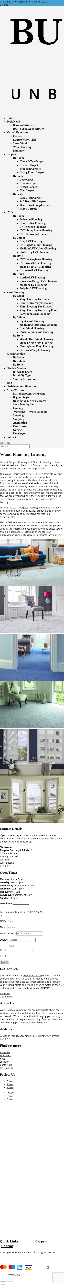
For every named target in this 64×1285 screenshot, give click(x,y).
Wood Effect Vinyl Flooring (36, 339)
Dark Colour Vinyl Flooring (36, 332)
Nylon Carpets (28, 209)
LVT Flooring (6, 1068)
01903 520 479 (8, 1)
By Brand (18, 274)
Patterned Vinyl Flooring (35, 350)
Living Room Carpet (32, 172)
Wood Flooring (22, 147)
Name (3, 920)
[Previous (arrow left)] (1, 1284)
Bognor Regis (21, 397)
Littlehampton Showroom (22, 386)
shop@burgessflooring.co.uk (23, 906)
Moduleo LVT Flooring (33, 285)
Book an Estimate (23, 125)
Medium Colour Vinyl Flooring (38, 325)
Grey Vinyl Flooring (32, 328)
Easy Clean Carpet (31, 198)
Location (4, 1061)
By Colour (19, 238)
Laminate (19, 151)
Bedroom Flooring (31, 219)
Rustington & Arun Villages (29, 401)
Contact (11, 437)
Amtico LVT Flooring (32, 277)
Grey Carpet (27, 180)
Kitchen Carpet (29, 165)
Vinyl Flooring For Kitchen (36, 306)
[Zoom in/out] (11, 1281)
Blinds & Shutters (17, 368)
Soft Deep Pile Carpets (33, 201)
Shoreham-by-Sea (23, 404)
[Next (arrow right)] (4, 1284)
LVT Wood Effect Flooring (36, 263)
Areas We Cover (16, 390)
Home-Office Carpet (32, 161)
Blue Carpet (27, 190)
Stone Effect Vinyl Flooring (36, 343)
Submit (4, 962)
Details (4, 950)
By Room (18, 158)
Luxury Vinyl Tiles (24, 140)
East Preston (20, 426)
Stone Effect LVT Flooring (35, 267)
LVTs (10, 212)
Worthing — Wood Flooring (30, 412)
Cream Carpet (28, 183)
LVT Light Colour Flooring (36, 245)
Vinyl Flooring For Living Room (39, 310)
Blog (9, 383)
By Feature (19, 194)
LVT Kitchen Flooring (33, 227)
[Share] (4, 1281)
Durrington (20, 433)
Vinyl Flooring (15, 292)
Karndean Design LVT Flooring (38, 281)
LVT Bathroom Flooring (34, 234)
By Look (18, 176)
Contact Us (6, 1064)
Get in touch (6, 996)
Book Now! (13, 121)
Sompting (19, 419)
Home (10, 118)
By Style (18, 256)
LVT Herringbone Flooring (36, 259)
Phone (3, 927)
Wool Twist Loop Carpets (35, 205)
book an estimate (32, 975)
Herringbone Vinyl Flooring (36, 346)
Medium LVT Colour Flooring (38, 248)
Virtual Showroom (18, 132)
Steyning (18, 415)
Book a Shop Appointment (28, 129)
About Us (5, 993)
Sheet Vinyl (20, 143)
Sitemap (4, 1255)
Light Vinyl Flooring (32, 321)
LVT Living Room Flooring (36, 230)
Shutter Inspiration (24, 379)
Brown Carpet (28, 187)
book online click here (15, 915)
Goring (17, 430)
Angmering (20, 423)
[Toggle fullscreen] (8, 1281)
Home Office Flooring (33, 223)
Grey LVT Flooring (31, 241)
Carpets (17, 136)
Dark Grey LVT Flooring (34, 252)
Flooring (7, 1246)
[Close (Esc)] (1, 1281)
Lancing (18, 408)
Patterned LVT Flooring (34, 270)
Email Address (8, 933)
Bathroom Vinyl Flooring (35, 314)
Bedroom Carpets (30, 169)
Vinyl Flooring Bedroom (34, 299)
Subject (4, 939)
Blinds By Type (22, 375)
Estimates (5, 1055)
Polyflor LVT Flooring (33, 288)
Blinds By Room (22, 372)
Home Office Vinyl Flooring (36, 303)
